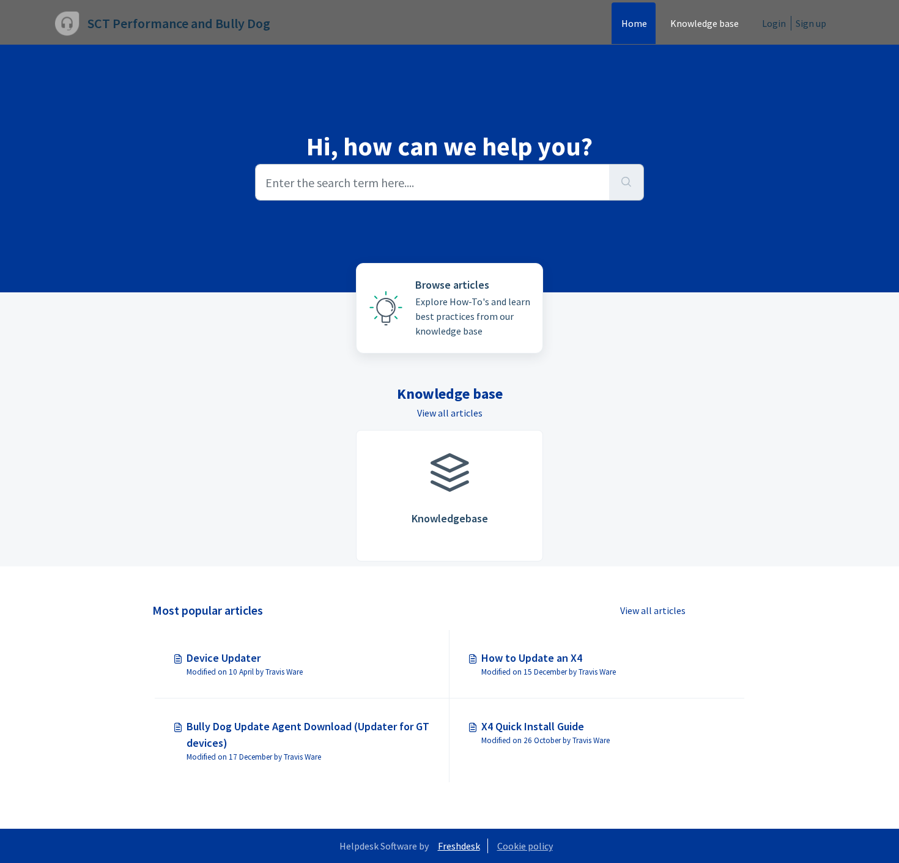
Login (774, 23)
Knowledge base (704, 23)
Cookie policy (525, 846)
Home (634, 23)
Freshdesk (459, 846)
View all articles (450, 413)
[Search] (626, 182)
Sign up (811, 23)
